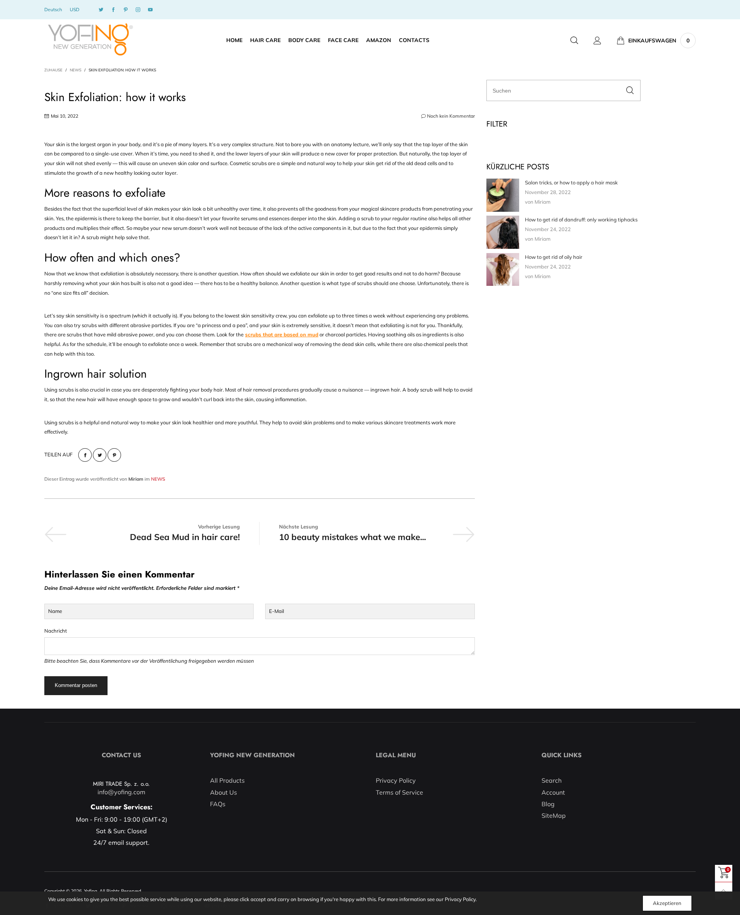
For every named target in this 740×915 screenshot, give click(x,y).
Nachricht (55, 631)
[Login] (597, 40)
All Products (227, 780)
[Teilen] (85, 455)
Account (553, 792)
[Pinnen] (114, 455)
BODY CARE (304, 40)
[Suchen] (574, 40)
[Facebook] (113, 10)
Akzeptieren (667, 903)
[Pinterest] (125, 10)
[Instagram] (138, 10)
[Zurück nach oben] (723, 891)
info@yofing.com (121, 792)
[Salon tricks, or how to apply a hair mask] (502, 195)
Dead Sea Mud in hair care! (185, 537)
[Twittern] (99, 455)
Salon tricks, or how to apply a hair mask (571, 182)
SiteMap (554, 815)
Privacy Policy (396, 780)
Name (55, 611)
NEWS (158, 479)
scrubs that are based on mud (281, 334)
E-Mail (276, 611)
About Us (223, 792)
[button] (630, 90)
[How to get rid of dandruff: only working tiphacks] (502, 232)
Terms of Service (399, 792)
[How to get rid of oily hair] (502, 269)
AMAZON (378, 40)
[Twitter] (101, 10)
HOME (234, 40)
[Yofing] (90, 39)
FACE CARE (343, 40)
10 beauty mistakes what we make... (352, 537)
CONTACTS (414, 40)
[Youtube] (150, 10)
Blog (548, 804)
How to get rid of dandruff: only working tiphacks (581, 219)
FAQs (217, 804)
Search (552, 780)
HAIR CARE (265, 40)
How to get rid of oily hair (553, 257)
